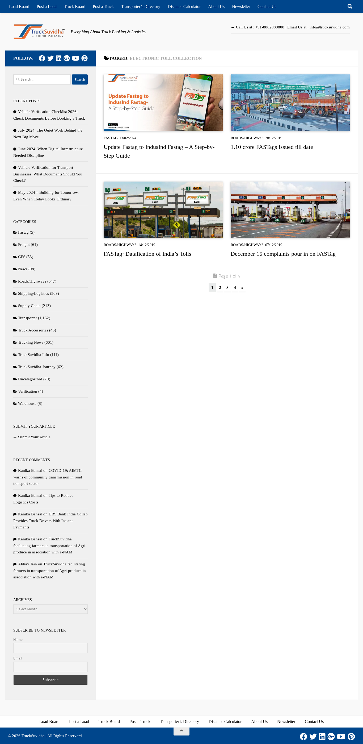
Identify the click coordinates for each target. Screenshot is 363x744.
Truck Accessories (33, 330)
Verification (27, 391)
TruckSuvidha (33, 736)
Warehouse (27, 403)
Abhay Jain (27, 564)
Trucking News (30, 342)
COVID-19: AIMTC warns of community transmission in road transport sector (47, 477)
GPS (21, 257)
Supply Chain (29, 306)
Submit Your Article (34, 437)
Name (18, 639)
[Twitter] (50, 58)
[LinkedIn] (58, 58)
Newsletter (241, 6)
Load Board (19, 6)
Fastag (111, 138)
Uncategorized (30, 379)
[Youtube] (75, 58)
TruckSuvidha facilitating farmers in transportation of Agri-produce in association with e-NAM (50, 545)
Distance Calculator (184, 6)
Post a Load (47, 6)
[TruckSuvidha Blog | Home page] (39, 32)
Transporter (27, 318)
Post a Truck (103, 6)
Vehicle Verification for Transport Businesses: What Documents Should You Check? (47, 174)
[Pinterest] (84, 58)
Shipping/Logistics (33, 293)
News (22, 269)
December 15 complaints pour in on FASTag (283, 253)
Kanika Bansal (30, 470)
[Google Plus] (67, 58)
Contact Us (267, 6)
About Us (216, 6)
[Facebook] (42, 58)
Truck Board (74, 6)
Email (17, 658)
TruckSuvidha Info (33, 354)
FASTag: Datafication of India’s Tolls (147, 253)
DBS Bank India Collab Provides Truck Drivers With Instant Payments (50, 520)
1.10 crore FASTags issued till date (272, 147)
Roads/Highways (247, 138)
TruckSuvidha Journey (37, 367)
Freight (24, 244)
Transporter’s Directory (140, 6)
